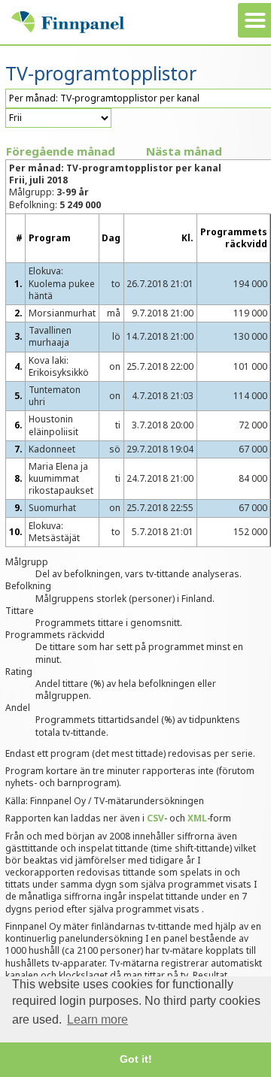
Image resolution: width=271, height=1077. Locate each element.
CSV (155, 818)
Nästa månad (184, 151)
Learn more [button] (97, 1019)
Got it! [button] (136, 1059)
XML (197, 818)
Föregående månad (60, 151)
